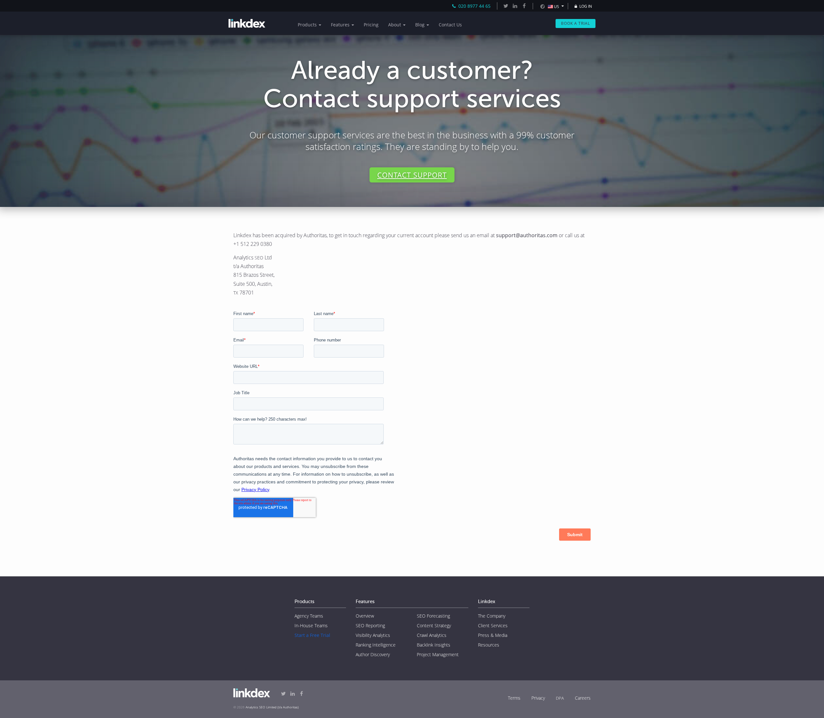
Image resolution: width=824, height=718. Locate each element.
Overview (365, 616)
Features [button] (341, 25)
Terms (514, 698)
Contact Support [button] (412, 175)
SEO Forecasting (433, 616)
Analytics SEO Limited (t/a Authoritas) (272, 707)
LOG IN (585, 6)
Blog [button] (420, 25)
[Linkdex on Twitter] (505, 5)
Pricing (371, 25)
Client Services (493, 625)
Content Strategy (434, 625)
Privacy (538, 698)
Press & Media (492, 635)
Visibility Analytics (373, 635)
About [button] (395, 25)
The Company (491, 616)
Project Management (438, 654)
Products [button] (308, 25)
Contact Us (450, 25)
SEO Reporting (370, 625)
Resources (488, 645)
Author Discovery (373, 654)
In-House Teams (311, 625)
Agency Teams (309, 616)
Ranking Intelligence (376, 645)
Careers (583, 698)
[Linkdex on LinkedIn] (514, 5)
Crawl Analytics (431, 635)
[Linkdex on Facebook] (524, 5)
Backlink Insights (433, 645)
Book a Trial (575, 23)
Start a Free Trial (312, 635)
